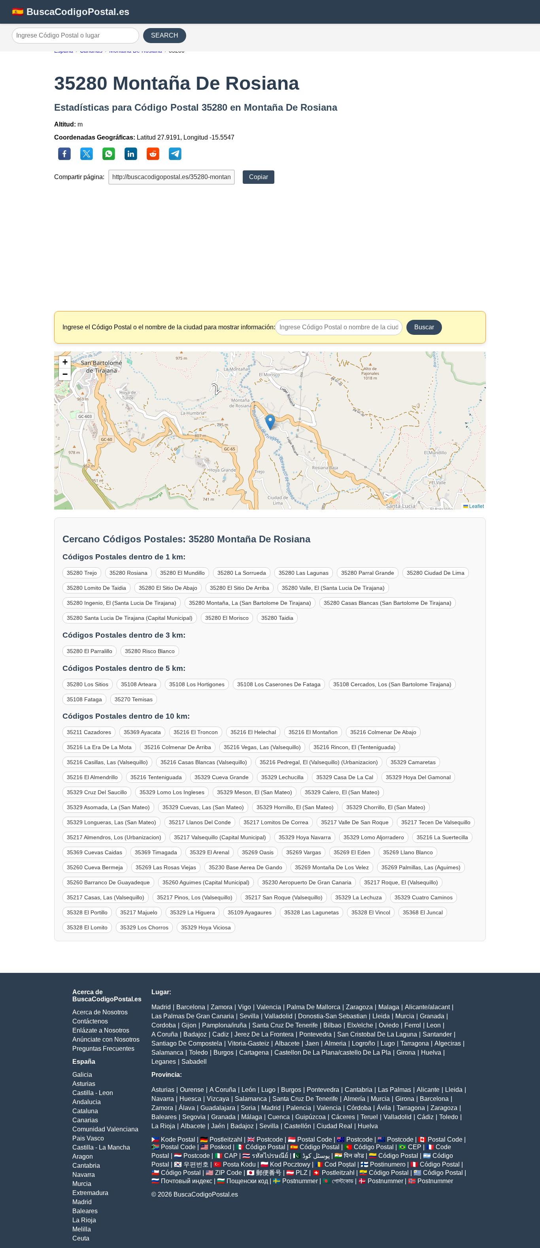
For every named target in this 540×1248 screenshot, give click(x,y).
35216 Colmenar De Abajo (383, 732)
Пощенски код (247, 1181)
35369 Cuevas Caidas (94, 852)
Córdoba (359, 1108)
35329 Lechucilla (282, 777)
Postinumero (388, 1164)
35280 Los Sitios (87, 684)
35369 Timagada (156, 852)
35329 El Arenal (209, 852)
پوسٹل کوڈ (316, 1155)
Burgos (223, 1052)
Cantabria (86, 1165)
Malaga (388, 1007)
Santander (437, 1034)
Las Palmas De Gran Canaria (192, 1016)
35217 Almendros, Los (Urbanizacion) (114, 837)
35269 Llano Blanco (408, 852)
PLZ (302, 1172)
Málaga (251, 1117)
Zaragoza (359, 1007)
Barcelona (190, 1007)
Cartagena (254, 1052)
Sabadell (194, 1061)
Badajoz (195, 1034)
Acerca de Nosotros (100, 1012)
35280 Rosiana (128, 573)
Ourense (192, 1089)
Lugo (388, 1043)
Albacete (287, 1043)
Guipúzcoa (310, 1117)
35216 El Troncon (196, 732)
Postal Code (314, 1139)
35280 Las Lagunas (304, 573)
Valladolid (278, 1016)
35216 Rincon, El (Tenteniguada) (354, 747)
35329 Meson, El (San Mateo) (254, 792)
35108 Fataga (84, 699)
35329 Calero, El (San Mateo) (342, 792)
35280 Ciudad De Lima (435, 573)
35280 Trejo (82, 573)
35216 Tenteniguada (156, 777)
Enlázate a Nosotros (100, 1030)
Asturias (83, 1083)
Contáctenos (90, 1021)
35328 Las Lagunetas (311, 912)
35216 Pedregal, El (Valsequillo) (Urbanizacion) (319, 762)
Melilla (81, 1229)
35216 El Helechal (253, 732)
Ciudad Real (334, 1126)
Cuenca (279, 1117)
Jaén (218, 1126)
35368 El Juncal (423, 912)
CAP (231, 1155)
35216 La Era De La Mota (99, 747)
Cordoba (163, 1025)
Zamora (221, 1007)
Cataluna (85, 1111)
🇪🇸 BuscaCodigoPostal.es (70, 11)
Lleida (381, 1016)
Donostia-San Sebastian (332, 1016)
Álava (187, 1108)
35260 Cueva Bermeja (95, 867)
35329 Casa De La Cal (344, 777)
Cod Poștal (340, 1164)
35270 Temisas (134, 699)
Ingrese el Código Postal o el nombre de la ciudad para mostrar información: (168, 327)
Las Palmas (394, 1089)
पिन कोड (354, 1155)
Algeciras (447, 1043)
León (249, 1089)
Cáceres (343, 1117)
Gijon (188, 1025)
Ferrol (412, 1025)
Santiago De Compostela (186, 1043)
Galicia (82, 1074)
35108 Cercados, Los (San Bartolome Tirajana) (392, 684)
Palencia (298, 1108)
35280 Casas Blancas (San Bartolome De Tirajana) (387, 603)
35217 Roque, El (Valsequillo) (401, 882)
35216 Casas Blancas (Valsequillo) (203, 762)
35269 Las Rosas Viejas (166, 867)
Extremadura (90, 1192)
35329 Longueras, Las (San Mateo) (111, 822)
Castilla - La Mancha (101, 1147)
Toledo (198, 1052)
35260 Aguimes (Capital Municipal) (205, 882)
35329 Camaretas (413, 762)
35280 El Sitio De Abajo (168, 588)
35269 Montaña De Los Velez (332, 867)
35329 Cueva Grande (221, 777)
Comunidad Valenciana (105, 1129)
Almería (354, 1098)
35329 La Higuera (192, 912)
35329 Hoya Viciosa (206, 927)
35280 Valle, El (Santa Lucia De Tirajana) (333, 588)
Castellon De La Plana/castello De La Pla (332, 1052)
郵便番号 (268, 1172)
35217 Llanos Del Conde (200, 822)
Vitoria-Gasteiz (248, 1043)
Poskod (220, 1147)
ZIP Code (228, 1172)
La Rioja (84, 1220)
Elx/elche (360, 1025)
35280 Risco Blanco (150, 651)
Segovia (194, 1117)
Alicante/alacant (427, 1007)
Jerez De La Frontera (264, 1034)
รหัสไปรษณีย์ (270, 1155)
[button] (270, 422)
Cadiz (220, 1034)
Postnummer (300, 1181)
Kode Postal (178, 1139)
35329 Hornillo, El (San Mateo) (295, 807)
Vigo (244, 1007)
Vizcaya (218, 1098)
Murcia (81, 1183)
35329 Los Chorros (144, 927)
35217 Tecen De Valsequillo (435, 822)
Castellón (297, 1126)
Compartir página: (79, 177)
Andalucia (86, 1102)
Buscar (424, 327)
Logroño (363, 1043)
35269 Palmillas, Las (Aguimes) (421, 867)
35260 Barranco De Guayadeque (108, 882)
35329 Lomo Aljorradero (374, 837)
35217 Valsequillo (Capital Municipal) (220, 837)
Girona (406, 1052)
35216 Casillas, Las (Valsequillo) (107, 762)
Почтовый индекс (186, 1181)
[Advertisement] (270, 248)
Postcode (270, 1139)
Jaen (312, 1043)
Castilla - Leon (92, 1092)
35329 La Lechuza (358, 897)
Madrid (82, 1202)
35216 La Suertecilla (442, 837)
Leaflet (476, 505)
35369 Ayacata (142, 732)
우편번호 (196, 1164)
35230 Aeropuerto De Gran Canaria (306, 882)
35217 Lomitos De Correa (276, 822)
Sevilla (249, 1016)
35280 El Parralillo (89, 651)
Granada (432, 1016)
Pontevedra (315, 1034)
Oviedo (389, 1025)
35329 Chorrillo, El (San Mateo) (385, 807)
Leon (434, 1025)
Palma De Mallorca (313, 1007)
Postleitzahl (226, 1139)
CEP (414, 1147)
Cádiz (425, 1117)
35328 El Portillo (87, 912)
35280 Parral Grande (367, 573)
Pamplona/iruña (224, 1025)
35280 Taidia (277, 618)
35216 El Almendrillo (92, 777)
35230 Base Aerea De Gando (245, 867)
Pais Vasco (88, 1138)
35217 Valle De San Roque (355, 822)
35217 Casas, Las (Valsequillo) (105, 897)
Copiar (258, 177)
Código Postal (265, 1147)
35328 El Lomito (87, 927)
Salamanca (167, 1052)
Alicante (428, 1089)
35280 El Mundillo (182, 573)
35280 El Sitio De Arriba (239, 588)
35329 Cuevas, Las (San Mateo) (203, 807)
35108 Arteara (139, 684)
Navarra (83, 1174)
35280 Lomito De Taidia (96, 588)
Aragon (82, 1156)
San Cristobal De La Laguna (377, 1034)
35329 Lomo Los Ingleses (172, 792)
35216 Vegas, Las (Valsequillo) (262, 747)
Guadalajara (217, 1108)
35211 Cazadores (89, 732)
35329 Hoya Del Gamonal (418, 777)
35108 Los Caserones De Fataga (279, 684)
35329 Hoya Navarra (305, 837)
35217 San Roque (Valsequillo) (284, 897)
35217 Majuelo (138, 912)
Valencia (269, 1007)
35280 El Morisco (227, 618)
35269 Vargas (303, 852)
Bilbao (332, 1025)
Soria (248, 1108)
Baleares (85, 1211)
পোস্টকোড (342, 1181)
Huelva (431, 1052)
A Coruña (164, 1034)
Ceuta (80, 1238)
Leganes (163, 1061)
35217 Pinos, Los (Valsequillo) (194, 897)
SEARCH (164, 35)
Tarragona (414, 1043)
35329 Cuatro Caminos (424, 897)
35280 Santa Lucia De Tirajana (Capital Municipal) (130, 618)
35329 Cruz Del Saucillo (97, 792)
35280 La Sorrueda (241, 573)
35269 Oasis (258, 852)
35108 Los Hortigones (197, 684)
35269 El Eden (352, 852)
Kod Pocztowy (290, 1164)
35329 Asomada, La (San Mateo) (108, 807)
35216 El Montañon (313, 732)
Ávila (384, 1108)
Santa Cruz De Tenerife (285, 1025)
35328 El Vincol (370, 912)
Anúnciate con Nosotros (106, 1039)
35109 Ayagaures (250, 912)
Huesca (190, 1098)
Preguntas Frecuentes (103, 1048)
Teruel (369, 1117)
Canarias (85, 1120)
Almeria (335, 1043)
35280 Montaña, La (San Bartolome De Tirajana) (250, 603)
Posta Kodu (239, 1164)
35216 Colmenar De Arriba (177, 747)
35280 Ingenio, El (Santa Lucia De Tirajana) (121, 603)
